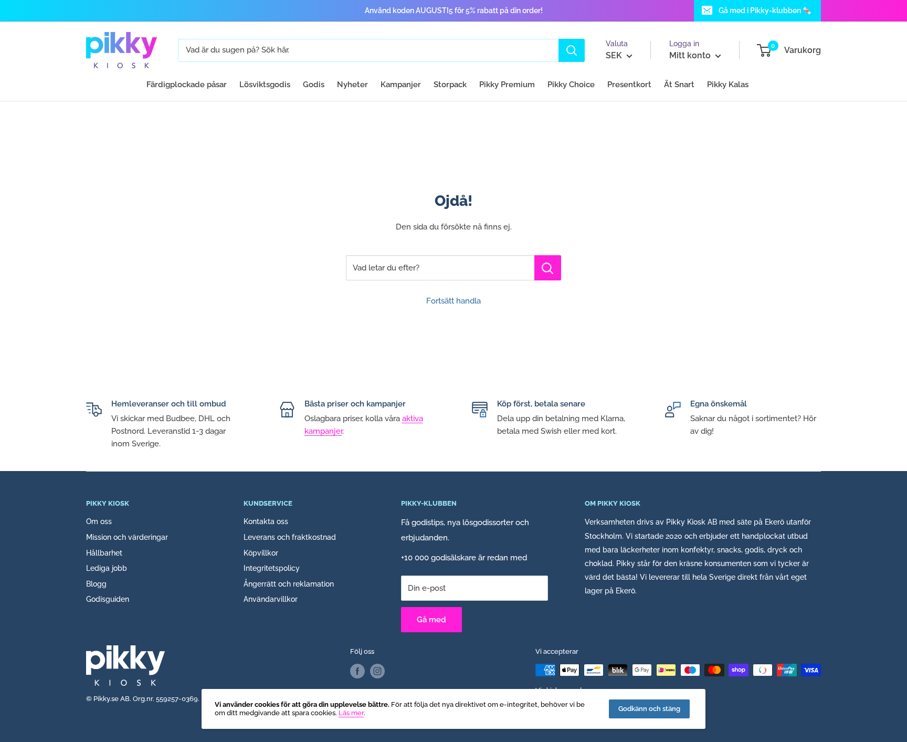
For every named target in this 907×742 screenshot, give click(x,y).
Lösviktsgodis (264, 84)
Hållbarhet (104, 553)
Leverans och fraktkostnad (290, 537)
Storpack (450, 84)
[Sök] (571, 50)
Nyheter (352, 84)
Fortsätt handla (453, 301)
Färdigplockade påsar (186, 84)
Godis (313, 84)
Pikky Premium (507, 84)
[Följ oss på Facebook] (357, 671)
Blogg (96, 584)
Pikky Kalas (727, 84)
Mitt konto (691, 55)
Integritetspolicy (272, 568)
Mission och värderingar (127, 537)
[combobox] (368, 50)
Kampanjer (401, 84)
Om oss (99, 521)
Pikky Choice (571, 84)
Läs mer (351, 713)
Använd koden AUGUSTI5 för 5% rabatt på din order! (454, 10)
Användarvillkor (271, 599)
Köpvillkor (261, 553)
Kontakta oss (266, 521)
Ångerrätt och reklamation (289, 584)
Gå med (431, 619)
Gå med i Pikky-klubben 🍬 (765, 10)
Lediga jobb (106, 568)
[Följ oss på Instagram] (377, 671)
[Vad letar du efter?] (547, 267)
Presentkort (629, 84)
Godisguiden (107, 599)
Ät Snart (679, 84)
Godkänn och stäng (649, 709)
